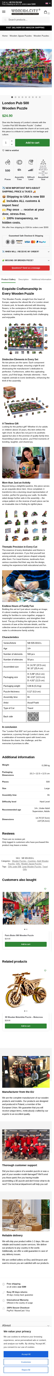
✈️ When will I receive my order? (20, 252)
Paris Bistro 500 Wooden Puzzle (19, 935)
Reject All (26, 1370)
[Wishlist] (45, 889)
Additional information (41, 279)
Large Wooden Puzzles (31, 867)
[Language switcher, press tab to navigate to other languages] (47, 3)
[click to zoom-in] (27, 68)
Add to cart (32, 142)
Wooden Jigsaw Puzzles (21, 36)
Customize (26, 1362)
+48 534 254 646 (15, 2)
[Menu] (6, 12)
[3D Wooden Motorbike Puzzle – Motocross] (26, 990)
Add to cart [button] (25, 944)
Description (23, 279)
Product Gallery (8, 279)
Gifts (18, 864)
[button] (46, 12)
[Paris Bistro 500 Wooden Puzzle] (26, 908)
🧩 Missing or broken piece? (18, 260)
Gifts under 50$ (14, 867)
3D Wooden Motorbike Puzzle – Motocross (24, 1017)
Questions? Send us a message (26, 268)
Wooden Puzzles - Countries (24, 861)
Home (5, 36)
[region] (26, 1351)
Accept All (26, 1354)
